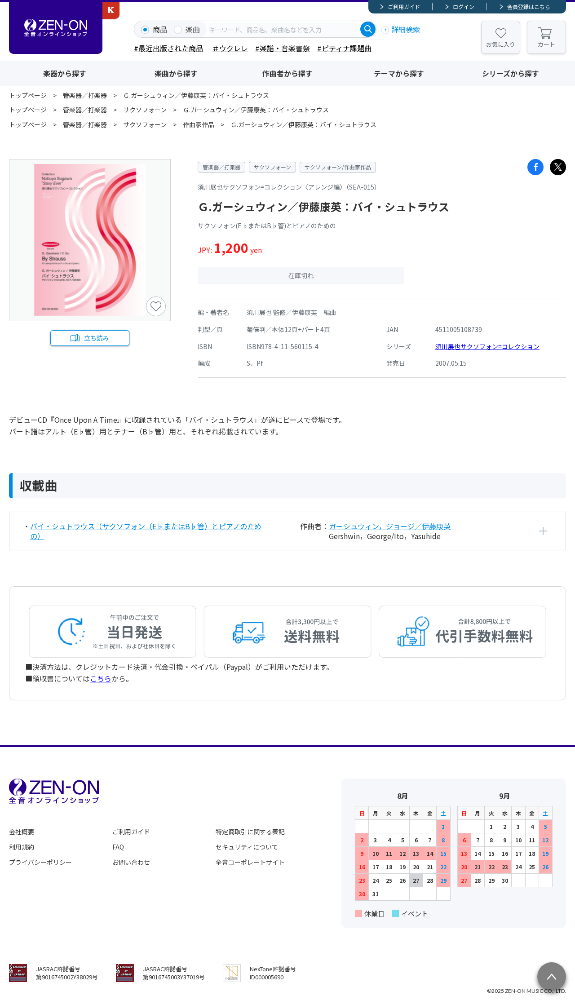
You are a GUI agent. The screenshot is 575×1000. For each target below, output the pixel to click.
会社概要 (21, 831)
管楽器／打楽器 (85, 95)
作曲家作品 (198, 124)
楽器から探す (64, 73)
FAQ (118, 846)
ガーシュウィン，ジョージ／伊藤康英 (390, 526)
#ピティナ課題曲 (344, 48)
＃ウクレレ (230, 48)
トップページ (28, 95)
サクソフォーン (145, 109)
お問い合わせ (131, 862)
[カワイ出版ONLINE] (110, 10)
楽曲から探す (176, 73)
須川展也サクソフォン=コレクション (487, 346)
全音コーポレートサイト (250, 862)
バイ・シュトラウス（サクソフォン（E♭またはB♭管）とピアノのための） (145, 531)
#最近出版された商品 (168, 48)
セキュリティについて (247, 846)
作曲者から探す (287, 73)
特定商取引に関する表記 (250, 831)
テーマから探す (399, 73)
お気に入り (500, 44)
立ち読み (96, 337)
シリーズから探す (510, 73)
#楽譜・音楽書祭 (282, 48)
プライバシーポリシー (40, 862)
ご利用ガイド (404, 6)
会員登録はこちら (528, 6)
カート (546, 44)
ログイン (463, 6)
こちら (100, 678)
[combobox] (283, 29)
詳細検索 (405, 29)
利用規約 (21, 846)
